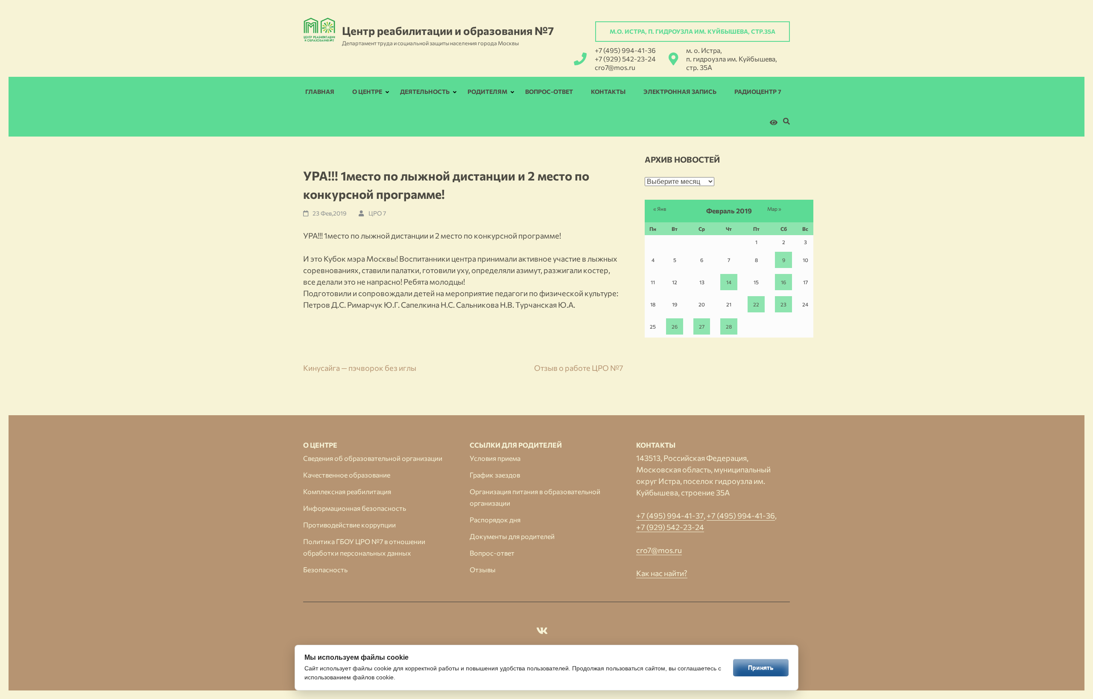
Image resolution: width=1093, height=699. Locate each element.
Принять (761, 667)
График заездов (495, 475)
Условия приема (495, 458)
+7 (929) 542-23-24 (625, 59)
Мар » (774, 209)
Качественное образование (346, 475)
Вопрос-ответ (549, 91)
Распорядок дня (495, 520)
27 (701, 326)
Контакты (608, 91)
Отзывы (483, 569)
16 (783, 282)
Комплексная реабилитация (347, 491)
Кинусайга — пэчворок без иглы (359, 368)
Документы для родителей (512, 536)
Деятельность (425, 91)
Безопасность (325, 569)
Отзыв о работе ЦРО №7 (578, 368)
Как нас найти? (661, 573)
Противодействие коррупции (349, 525)
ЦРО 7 (377, 213)
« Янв (659, 209)
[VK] (542, 632)
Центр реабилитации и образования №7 (448, 30)
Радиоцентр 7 (757, 91)
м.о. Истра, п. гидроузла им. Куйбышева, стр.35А (692, 31)
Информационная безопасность (354, 508)
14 (728, 282)
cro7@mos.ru (615, 67)
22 (756, 304)
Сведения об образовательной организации (372, 458)
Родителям (487, 91)
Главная (319, 91)
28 (729, 326)
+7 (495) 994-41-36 (625, 50)
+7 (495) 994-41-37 (670, 515)
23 (783, 304)
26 (675, 326)
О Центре (367, 91)
